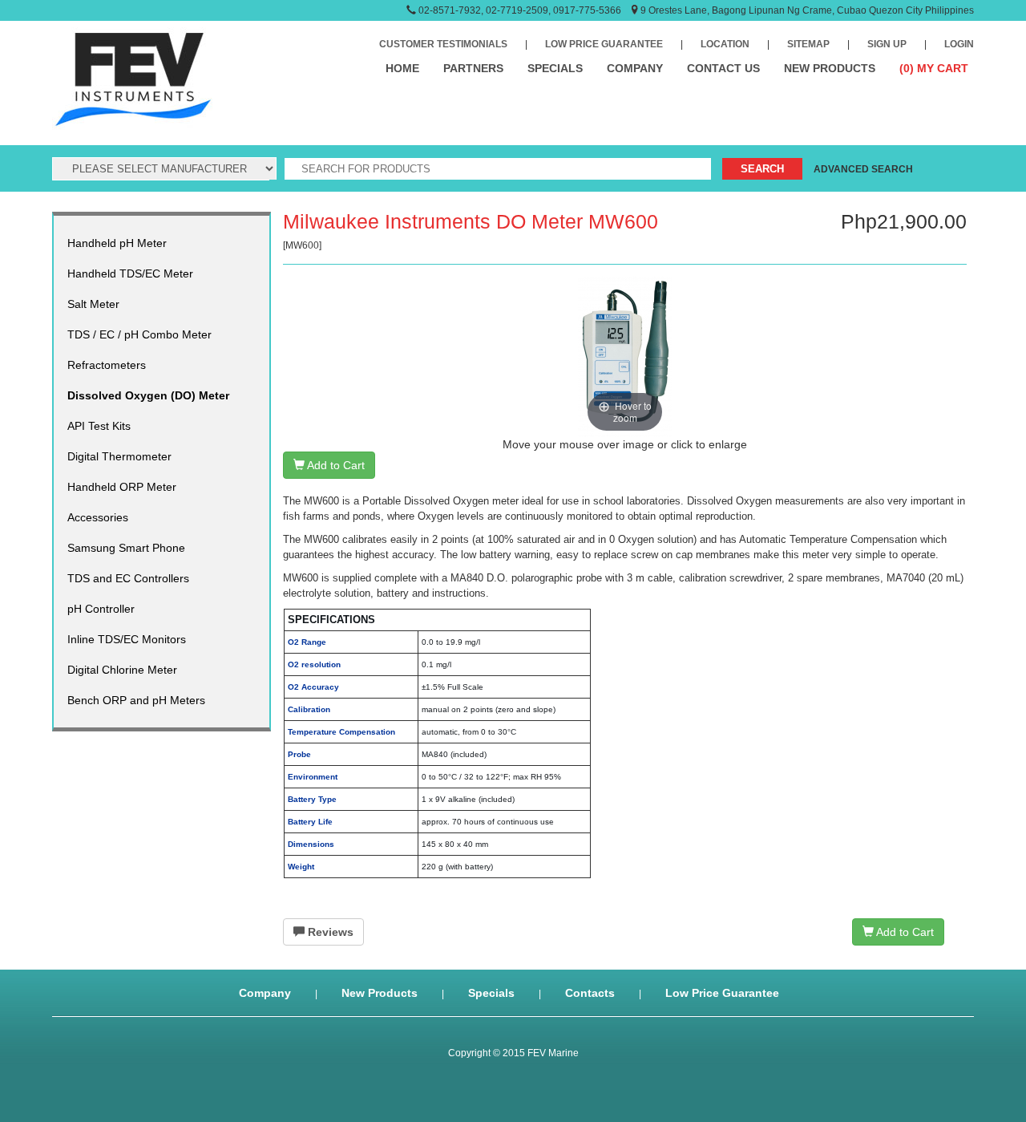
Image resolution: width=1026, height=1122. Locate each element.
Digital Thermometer (119, 456)
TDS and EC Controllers (128, 578)
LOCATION (725, 44)
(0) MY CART (933, 68)
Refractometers (106, 364)
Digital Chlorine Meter (122, 669)
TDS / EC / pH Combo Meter (139, 334)
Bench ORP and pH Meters (136, 700)
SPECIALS (555, 68)
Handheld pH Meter (117, 243)
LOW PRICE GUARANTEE (604, 44)
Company (265, 992)
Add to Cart (335, 465)
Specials (491, 992)
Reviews (329, 932)
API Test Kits (99, 425)
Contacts (590, 992)
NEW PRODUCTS (829, 68)
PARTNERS (473, 68)
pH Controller (101, 608)
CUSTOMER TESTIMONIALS (443, 44)
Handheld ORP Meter (121, 486)
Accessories (97, 517)
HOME (402, 68)
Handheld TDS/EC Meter (130, 273)
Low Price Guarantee (722, 992)
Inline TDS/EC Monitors (126, 639)
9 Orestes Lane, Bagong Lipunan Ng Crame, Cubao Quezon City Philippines (807, 10)
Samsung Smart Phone (126, 547)
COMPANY (635, 68)
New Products (379, 992)
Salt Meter (93, 304)
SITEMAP (808, 44)
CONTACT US (723, 68)
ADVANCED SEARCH (863, 169)
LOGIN (959, 44)
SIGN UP (887, 44)
